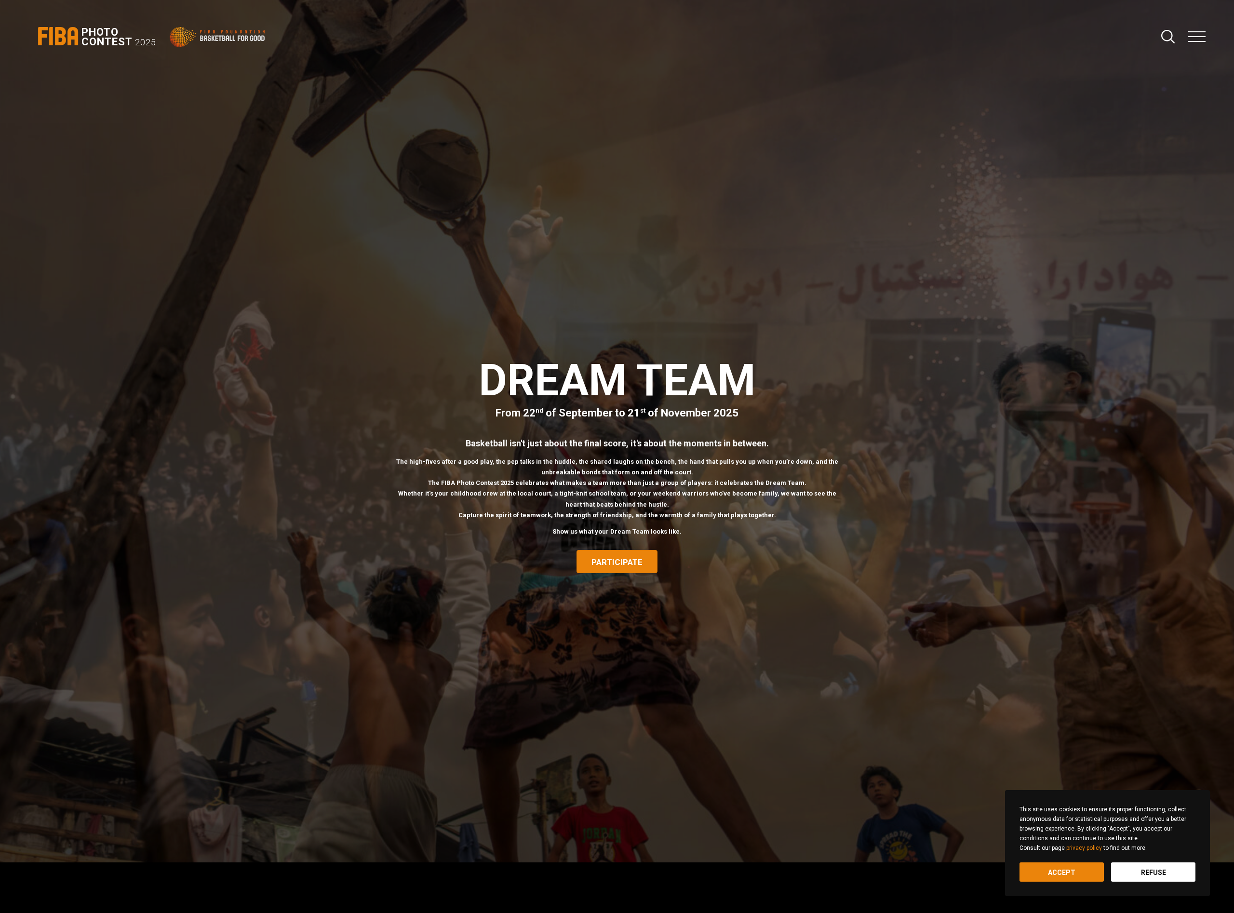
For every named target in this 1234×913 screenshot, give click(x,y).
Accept (1061, 872)
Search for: (1168, 36)
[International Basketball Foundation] (219, 37)
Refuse (1153, 872)
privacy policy (1084, 848)
